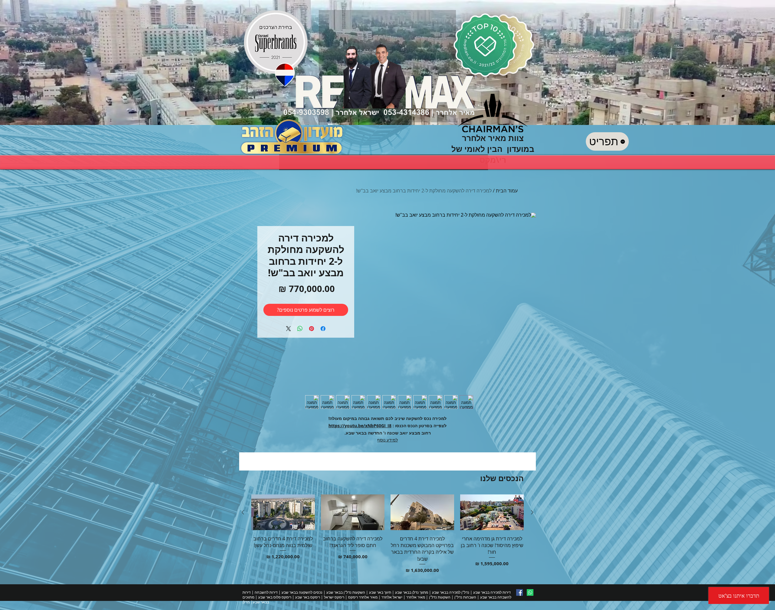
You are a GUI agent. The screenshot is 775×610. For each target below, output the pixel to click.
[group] (387, 534)
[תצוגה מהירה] (492, 512)
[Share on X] (288, 328)
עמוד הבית (507, 190)
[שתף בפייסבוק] (323, 328)
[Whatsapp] (530, 592)
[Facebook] (519, 592)
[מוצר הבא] (242, 512)
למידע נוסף (387, 440)
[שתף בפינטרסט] (311, 328)
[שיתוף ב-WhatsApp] (300, 328)
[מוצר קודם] (532, 512)
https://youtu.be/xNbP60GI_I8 (359, 425)
